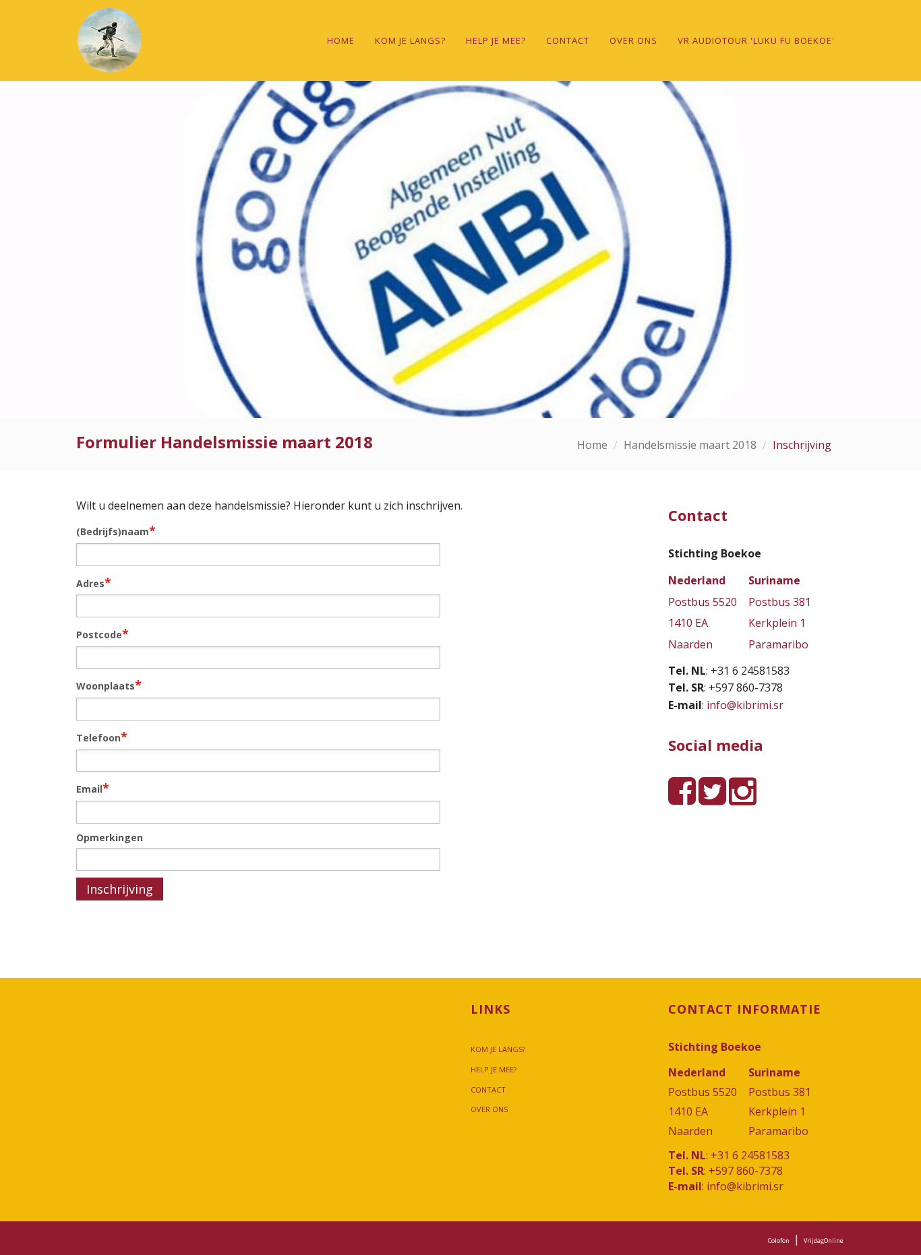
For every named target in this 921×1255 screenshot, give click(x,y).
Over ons (633, 40)
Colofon (779, 1240)
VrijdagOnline (823, 1240)
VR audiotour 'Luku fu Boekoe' (756, 40)
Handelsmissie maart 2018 (690, 444)
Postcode (102, 633)
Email (92, 788)
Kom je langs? (410, 40)
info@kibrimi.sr (745, 705)
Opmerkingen (109, 837)
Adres (93, 582)
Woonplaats (109, 685)
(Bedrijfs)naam (116, 530)
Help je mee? (496, 40)
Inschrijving (119, 889)
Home (341, 40)
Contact (567, 40)
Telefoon (101, 737)
